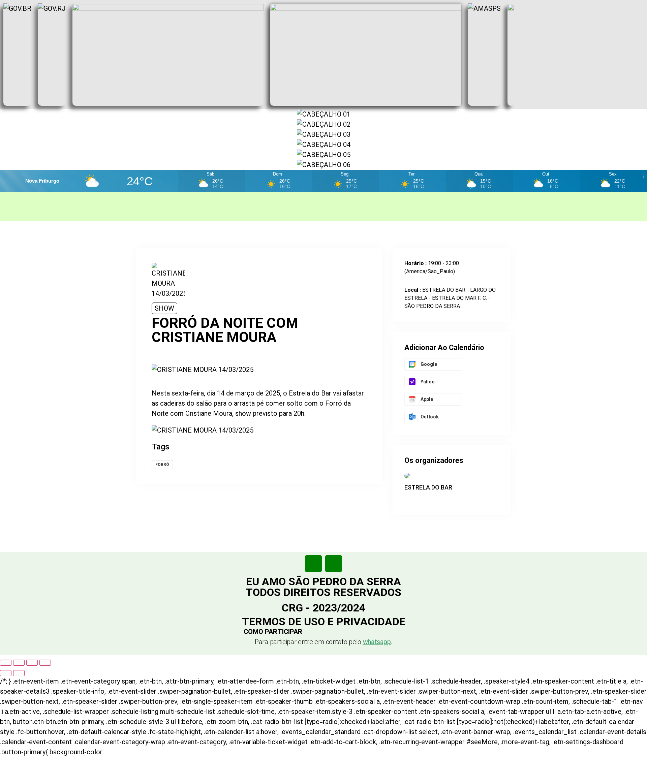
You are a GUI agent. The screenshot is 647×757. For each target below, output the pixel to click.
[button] (324, 632)
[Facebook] (313, 563)
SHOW (164, 308)
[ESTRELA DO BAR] (407, 499)
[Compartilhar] (32, 663)
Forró (162, 464)
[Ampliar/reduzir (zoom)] (5, 663)
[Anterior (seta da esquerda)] (5, 673)
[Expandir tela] (19, 663)
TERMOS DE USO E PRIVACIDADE (323, 621)
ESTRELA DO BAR (428, 487)
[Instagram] (333, 563)
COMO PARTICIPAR (273, 632)
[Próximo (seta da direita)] (19, 673)
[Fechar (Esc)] (45, 663)
